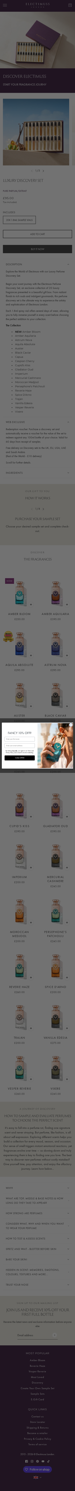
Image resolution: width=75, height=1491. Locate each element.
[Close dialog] (70, 725)
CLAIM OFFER (19, 758)
